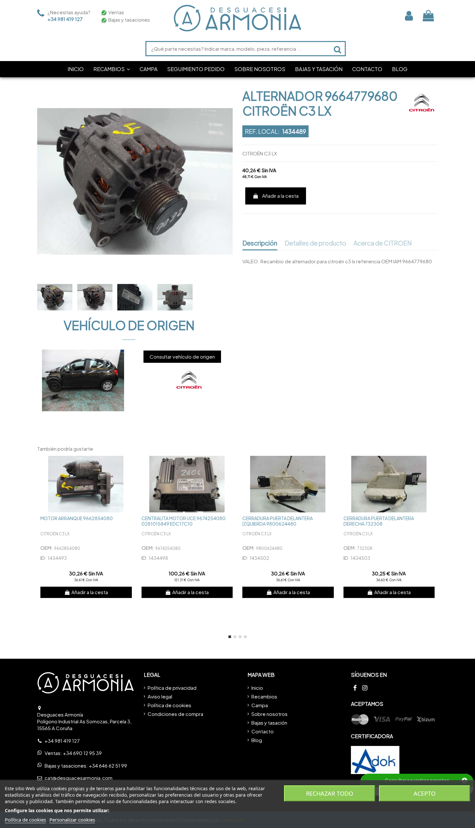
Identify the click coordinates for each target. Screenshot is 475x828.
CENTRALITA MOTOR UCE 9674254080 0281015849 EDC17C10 (184, 521)
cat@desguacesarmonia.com (78, 778)
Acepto (425, 793)
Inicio (257, 688)
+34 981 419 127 (65, 19)
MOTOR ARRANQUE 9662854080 (76, 518)
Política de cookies (169, 705)
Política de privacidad (172, 688)
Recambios (264, 696)
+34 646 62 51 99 (108, 765)
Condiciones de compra (175, 714)
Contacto (262, 731)
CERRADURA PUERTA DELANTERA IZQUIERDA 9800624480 (277, 521)
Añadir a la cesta (280, 196)
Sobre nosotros (269, 714)
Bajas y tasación (269, 722)
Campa (259, 705)
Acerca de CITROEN (383, 243)
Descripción (259, 243)
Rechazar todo (329, 793)
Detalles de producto (315, 243)
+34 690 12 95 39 (82, 753)
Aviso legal (160, 696)
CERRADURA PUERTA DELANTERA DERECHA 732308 (378, 521)
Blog (256, 740)
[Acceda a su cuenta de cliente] (409, 15)
